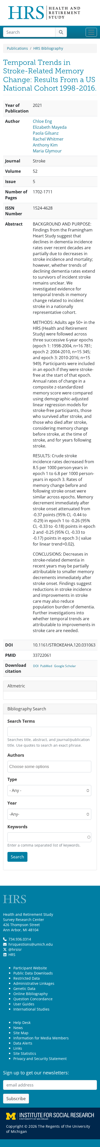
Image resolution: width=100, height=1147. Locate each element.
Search (17, 857)
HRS (11, 954)
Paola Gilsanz (46, 133)
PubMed (46, 666)
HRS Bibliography (48, 48)
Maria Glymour (47, 151)
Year (12, 803)
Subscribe (16, 1098)
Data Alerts (22, 1043)
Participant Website (30, 967)
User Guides (23, 1004)
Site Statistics (24, 1053)
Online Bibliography (30, 993)
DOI (35, 666)
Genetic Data (24, 988)
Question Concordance (33, 998)
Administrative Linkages (33, 983)
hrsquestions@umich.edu (30, 944)
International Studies (31, 1009)
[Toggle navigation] (91, 32)
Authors (15, 755)
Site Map (20, 1032)
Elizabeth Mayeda (50, 127)
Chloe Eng (42, 121)
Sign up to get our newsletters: (36, 1073)
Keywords (17, 827)
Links (17, 1048)
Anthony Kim (45, 145)
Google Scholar (65, 666)
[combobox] (32, 767)
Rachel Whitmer (48, 139)
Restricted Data (26, 978)
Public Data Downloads (33, 973)
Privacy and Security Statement (40, 1058)
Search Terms (21, 721)
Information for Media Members (41, 1038)
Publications (17, 48)
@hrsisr (15, 949)
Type (12, 779)
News (18, 1027)
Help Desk (22, 1022)
